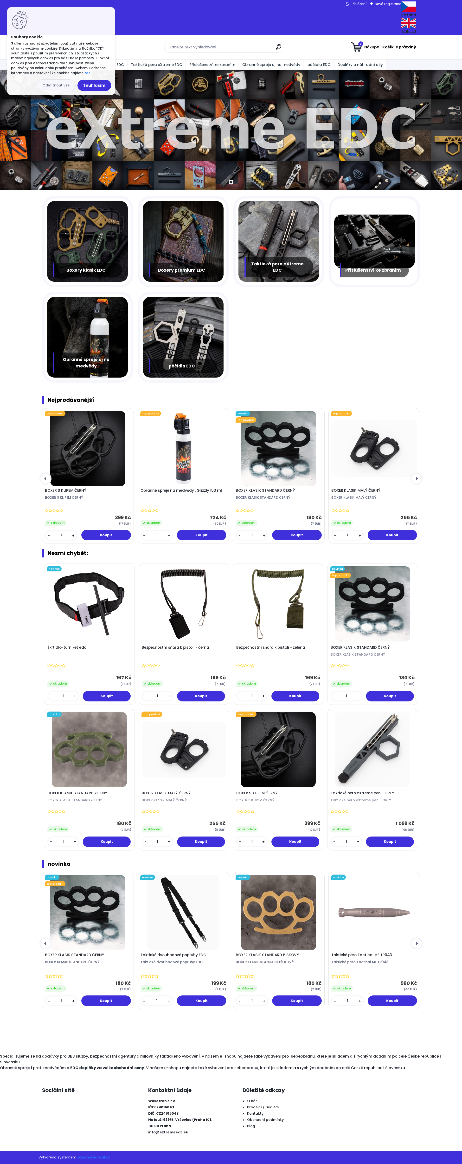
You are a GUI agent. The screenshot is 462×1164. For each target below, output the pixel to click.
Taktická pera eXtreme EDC (156, 64)
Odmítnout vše (56, 85)
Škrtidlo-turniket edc (66, 647)
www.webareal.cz (94, 1157)
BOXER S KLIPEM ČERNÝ (65, 490)
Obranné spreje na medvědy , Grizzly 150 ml (181, 490)
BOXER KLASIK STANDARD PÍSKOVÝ (267, 955)
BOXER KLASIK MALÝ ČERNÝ (355, 490)
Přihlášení (358, 3)
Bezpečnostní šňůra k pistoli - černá (175, 647)
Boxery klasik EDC (86, 270)
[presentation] (45, 479)
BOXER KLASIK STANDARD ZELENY (77, 793)
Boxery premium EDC (181, 270)
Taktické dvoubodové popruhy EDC (173, 955)
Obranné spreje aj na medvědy (271, 64)
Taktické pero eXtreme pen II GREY (362, 793)
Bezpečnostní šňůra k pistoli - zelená (270, 647)
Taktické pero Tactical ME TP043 (361, 955)
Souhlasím (94, 85)
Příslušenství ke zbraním (212, 64)
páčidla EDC (319, 64)
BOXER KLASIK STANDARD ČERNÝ (265, 490)
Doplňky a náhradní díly (360, 64)
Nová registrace (388, 3)
